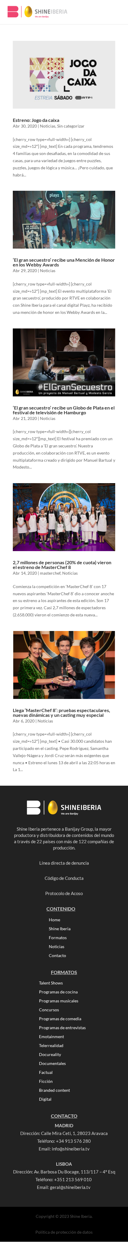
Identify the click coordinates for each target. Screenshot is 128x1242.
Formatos (58, 938)
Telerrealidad (51, 1045)
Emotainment (51, 1037)
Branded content (54, 1090)
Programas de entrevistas (62, 1028)
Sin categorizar (71, 125)
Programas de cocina (58, 992)
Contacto (57, 955)
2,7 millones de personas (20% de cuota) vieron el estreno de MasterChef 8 (62, 564)
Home (54, 920)
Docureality (50, 1054)
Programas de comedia (60, 1019)
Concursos (49, 1010)
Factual (46, 1072)
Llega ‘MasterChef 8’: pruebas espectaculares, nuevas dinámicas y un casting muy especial (61, 712)
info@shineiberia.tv (71, 1148)
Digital (45, 1099)
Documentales (52, 1063)
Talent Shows (51, 983)
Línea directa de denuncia (64, 863)
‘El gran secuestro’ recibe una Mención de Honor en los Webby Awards (64, 262)
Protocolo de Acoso (64, 893)
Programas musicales (58, 1001)
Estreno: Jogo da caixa (36, 120)
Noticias (47, 125)
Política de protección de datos (64, 1232)
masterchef (50, 573)
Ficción (46, 1081)
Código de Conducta (64, 878)
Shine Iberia (60, 929)
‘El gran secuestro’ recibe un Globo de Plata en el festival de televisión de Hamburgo (64, 410)
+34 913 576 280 (73, 1141)
